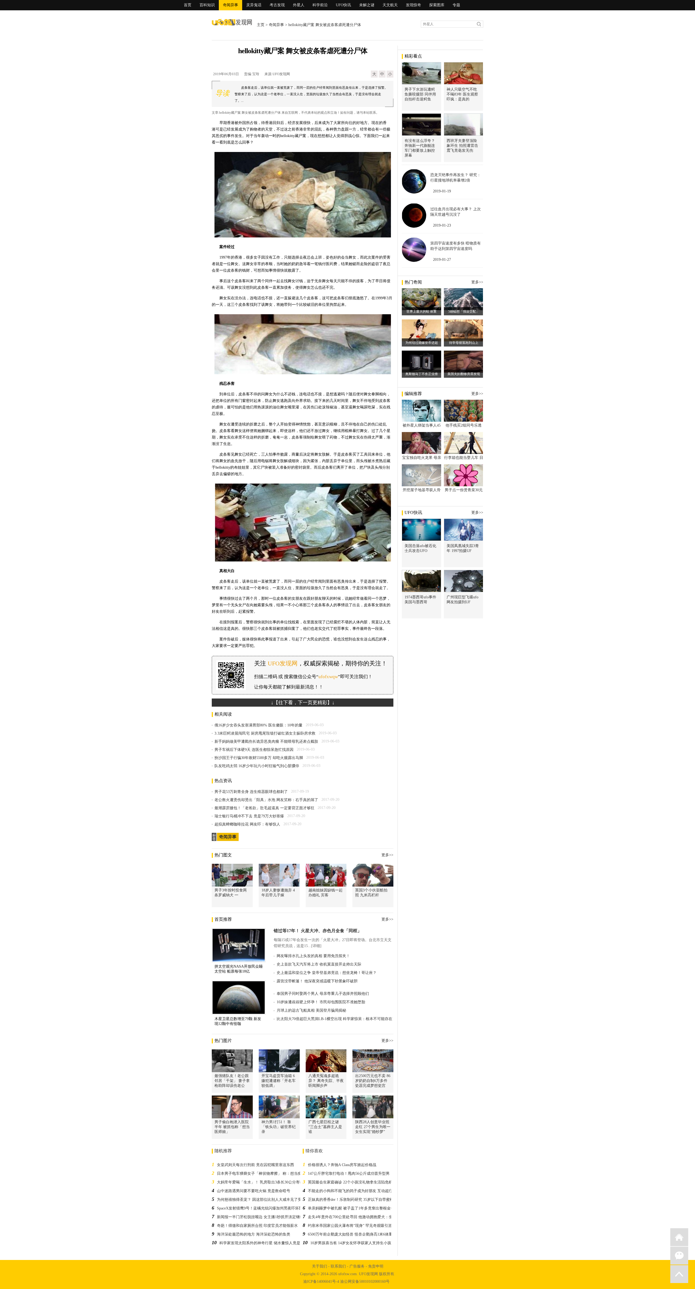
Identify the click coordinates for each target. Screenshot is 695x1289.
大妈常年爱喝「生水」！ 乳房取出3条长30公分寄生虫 (262, 1182)
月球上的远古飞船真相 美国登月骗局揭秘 (311, 1010)
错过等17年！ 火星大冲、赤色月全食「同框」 (318, 930)
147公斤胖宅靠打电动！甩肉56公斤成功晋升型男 (349, 1173)
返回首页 (679, 1237)
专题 (456, 5)
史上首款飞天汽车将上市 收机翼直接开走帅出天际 (319, 964)
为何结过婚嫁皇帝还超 (421, 343)
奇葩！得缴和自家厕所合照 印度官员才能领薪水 (257, 1226)
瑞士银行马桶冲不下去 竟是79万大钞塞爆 (249, 816)
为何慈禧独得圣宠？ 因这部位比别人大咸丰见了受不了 (263, 1200)
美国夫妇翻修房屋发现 (463, 374)
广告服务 (357, 1266)
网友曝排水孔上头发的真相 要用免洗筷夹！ (313, 956)
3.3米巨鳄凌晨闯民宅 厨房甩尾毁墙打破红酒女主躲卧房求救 (264, 733)
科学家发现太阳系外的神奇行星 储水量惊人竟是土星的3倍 (268, 1243)
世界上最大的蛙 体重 (421, 311)
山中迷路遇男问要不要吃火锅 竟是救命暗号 (253, 1191)
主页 (260, 25)
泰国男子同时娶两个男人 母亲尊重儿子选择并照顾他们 (323, 994)
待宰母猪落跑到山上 (463, 343)
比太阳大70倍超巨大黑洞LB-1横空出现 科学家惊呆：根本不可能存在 (334, 1019)
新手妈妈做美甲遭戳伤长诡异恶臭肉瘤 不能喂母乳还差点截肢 (266, 741)
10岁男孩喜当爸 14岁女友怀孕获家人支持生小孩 (350, 1243)
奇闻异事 (230, 5)
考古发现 (277, 5)
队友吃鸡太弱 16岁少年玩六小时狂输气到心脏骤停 (256, 766)
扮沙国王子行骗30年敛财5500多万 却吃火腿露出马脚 (258, 758)
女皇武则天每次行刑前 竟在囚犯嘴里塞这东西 (255, 1165)
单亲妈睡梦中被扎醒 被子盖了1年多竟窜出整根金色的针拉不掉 (360, 1208)
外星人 (298, 5)
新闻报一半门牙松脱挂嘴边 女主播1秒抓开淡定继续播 (262, 1217)
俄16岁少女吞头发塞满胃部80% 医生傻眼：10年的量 (258, 725)
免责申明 (375, 1266)
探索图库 (436, 5)
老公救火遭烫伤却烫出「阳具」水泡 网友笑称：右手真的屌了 (266, 800)
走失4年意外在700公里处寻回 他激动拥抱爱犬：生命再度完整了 (361, 1217)
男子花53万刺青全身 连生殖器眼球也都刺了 (251, 792)
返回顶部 (679, 1274)
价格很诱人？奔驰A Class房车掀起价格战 (342, 1165)
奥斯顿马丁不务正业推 (421, 374)
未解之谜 (366, 5)
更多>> (387, 855)
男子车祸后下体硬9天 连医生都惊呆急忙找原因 (253, 750)
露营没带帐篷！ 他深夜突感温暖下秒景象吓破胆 (317, 981)
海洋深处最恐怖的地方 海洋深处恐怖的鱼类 (253, 1234)
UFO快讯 (343, 5)
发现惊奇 (413, 5)
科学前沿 (320, 5)
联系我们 (338, 1266)
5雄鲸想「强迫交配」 (463, 311)
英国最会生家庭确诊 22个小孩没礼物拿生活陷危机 (350, 1182)
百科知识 (207, 5)
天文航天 (390, 5)
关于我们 (319, 1266)
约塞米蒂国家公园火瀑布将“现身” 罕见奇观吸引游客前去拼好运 (361, 1226)
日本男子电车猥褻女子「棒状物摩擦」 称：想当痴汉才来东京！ (270, 1173)
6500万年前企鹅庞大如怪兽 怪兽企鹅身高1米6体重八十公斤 (358, 1234)
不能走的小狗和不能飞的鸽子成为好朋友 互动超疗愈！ (354, 1191)
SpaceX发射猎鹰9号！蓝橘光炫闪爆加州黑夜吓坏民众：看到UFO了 (273, 1208)
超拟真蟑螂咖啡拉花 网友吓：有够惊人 (247, 824)
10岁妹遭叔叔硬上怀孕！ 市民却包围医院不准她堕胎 (321, 1002)
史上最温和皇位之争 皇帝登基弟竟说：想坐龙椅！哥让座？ (327, 973)
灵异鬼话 (253, 5)
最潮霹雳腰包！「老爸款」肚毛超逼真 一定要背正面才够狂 (264, 808)
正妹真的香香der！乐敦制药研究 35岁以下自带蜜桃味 (352, 1200)
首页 (187, 5)
